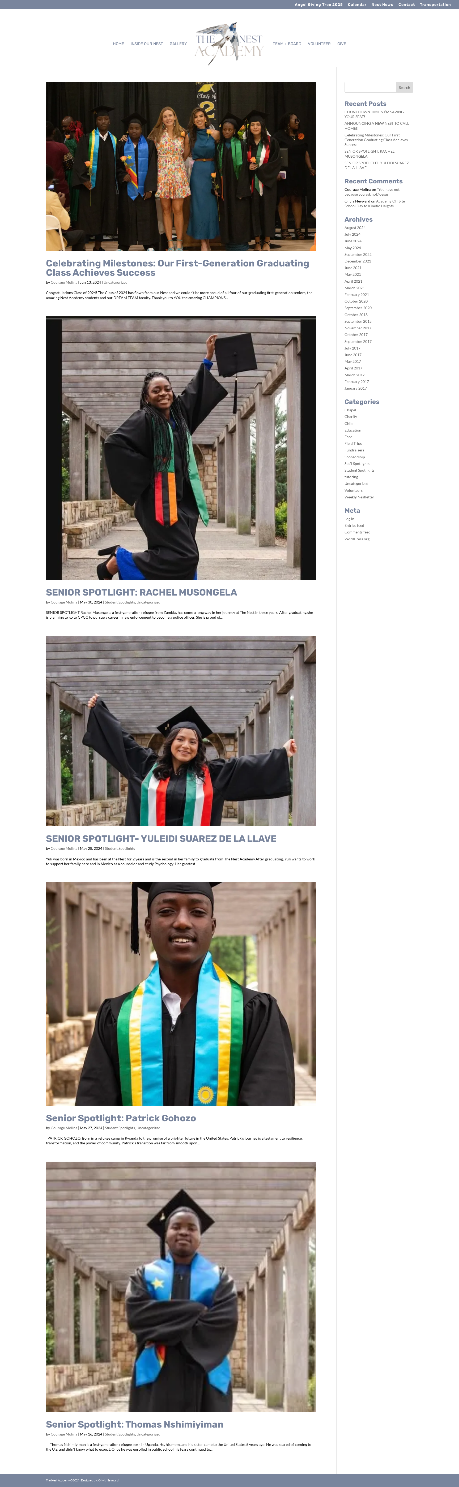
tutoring (351, 477)
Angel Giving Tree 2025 (319, 5)
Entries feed (354, 525)
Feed (348, 436)
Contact (406, 5)
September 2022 (358, 254)
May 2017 (353, 361)
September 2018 (358, 321)
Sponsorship (355, 457)
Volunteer (319, 44)
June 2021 (353, 267)
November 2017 (358, 328)
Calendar (357, 5)
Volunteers (354, 490)
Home (118, 44)
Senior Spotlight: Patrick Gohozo (121, 1118)
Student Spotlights (120, 602)
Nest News (382, 5)
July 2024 (352, 234)
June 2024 (353, 241)
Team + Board (287, 44)
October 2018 (356, 314)
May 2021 (353, 274)
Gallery (178, 44)
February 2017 (357, 381)
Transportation (435, 5)
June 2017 (353, 354)
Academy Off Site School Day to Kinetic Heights (375, 203)
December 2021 (358, 261)
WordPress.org (357, 539)
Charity (351, 416)
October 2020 (356, 301)
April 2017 (353, 368)
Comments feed (358, 532)
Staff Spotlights (357, 463)
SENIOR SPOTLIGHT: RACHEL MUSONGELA (141, 592)
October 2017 (356, 334)
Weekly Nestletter (359, 497)
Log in (349, 518)
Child (349, 423)
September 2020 (358, 307)
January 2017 (356, 388)
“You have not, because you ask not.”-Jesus (372, 191)
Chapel (350, 410)
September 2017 (358, 341)
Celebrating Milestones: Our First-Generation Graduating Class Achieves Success (177, 268)
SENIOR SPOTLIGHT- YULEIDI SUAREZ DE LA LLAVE (161, 838)
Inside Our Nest (147, 44)
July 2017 (352, 348)
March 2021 (355, 288)
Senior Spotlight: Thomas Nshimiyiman (135, 1424)
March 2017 (355, 375)
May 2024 (353, 247)
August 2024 (355, 227)
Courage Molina (64, 282)
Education (353, 430)
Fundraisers (354, 450)
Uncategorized (116, 282)
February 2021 (357, 294)
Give (341, 44)
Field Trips (353, 443)
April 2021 (353, 281)
